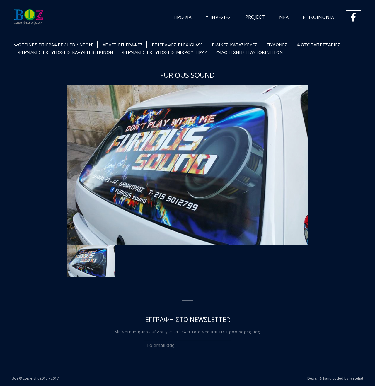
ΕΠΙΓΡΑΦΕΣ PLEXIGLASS (177, 44)
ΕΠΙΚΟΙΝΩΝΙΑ (318, 17)
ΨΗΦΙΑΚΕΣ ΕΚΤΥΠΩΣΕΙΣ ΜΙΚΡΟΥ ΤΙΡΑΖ (164, 52)
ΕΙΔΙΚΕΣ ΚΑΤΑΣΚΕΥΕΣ (235, 44)
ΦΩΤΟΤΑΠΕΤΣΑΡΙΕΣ (319, 44)
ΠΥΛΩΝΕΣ (277, 44)
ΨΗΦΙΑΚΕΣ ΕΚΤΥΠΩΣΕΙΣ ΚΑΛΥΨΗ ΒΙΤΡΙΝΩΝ (65, 52)
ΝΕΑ (284, 17)
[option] (187, 165)
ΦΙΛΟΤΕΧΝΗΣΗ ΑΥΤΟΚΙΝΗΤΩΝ (249, 52)
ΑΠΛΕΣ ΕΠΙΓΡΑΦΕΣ (123, 44)
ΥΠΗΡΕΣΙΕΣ (218, 17)
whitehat (356, 378)
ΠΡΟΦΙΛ (182, 17)
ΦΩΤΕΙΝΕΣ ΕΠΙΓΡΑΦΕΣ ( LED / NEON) (53, 44)
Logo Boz (28, 17)
